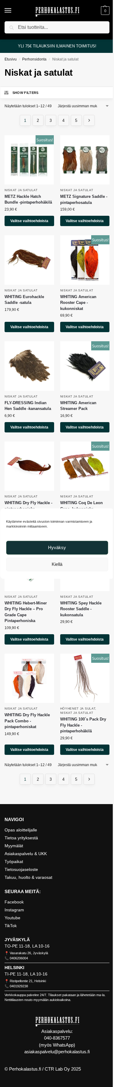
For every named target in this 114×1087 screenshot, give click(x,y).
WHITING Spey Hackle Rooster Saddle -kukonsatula (81, 609)
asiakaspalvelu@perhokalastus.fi (57, 1051)
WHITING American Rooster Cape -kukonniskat (78, 302)
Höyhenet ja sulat (77, 708)
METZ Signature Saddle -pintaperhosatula (83, 199)
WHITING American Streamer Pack (78, 406)
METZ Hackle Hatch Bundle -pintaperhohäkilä (28, 199)
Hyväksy (57, 547)
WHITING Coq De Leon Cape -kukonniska (81, 506)
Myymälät (14, 845)
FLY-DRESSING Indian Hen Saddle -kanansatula (28, 406)
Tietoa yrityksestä (21, 837)
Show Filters (25, 93)
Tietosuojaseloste (21, 869)
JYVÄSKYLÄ (17, 939)
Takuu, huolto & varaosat (28, 877)
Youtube (12, 917)
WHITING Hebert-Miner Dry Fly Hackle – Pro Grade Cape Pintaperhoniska (26, 612)
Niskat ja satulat (21, 190)
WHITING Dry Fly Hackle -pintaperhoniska (28, 506)
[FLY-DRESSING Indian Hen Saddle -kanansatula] (29, 366)
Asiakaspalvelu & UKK (26, 853)
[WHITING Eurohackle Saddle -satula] (29, 260)
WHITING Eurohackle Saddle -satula (24, 299)
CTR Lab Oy (57, 1069)
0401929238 (19, 986)
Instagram (14, 909)
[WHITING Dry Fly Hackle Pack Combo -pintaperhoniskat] (29, 678)
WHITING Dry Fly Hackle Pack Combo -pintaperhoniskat (27, 721)
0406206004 (19, 958)
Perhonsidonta (34, 59)
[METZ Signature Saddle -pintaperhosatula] (85, 160)
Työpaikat (14, 861)
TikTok (11, 925)
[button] (104, 10)
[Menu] (14, 10)
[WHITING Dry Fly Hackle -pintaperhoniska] (29, 466)
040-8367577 (57, 1038)
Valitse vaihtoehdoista (29, 221)
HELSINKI (14, 967)
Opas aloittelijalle (21, 829)
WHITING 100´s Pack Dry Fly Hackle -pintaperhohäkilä (83, 725)
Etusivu (11, 59)
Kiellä (57, 564)
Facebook (14, 902)
